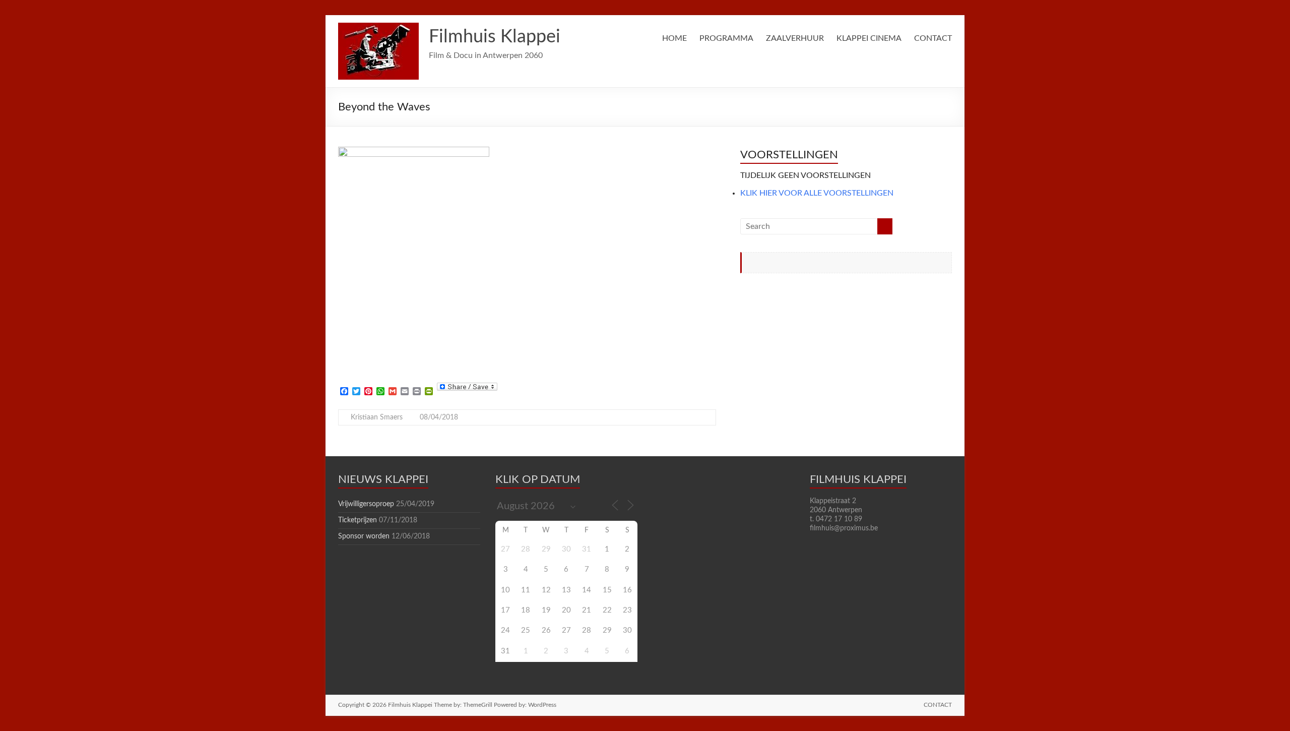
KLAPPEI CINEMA (868, 38)
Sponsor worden (364, 536)
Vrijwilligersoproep (366, 504)
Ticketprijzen (357, 520)
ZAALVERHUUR (795, 38)
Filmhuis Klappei (494, 37)
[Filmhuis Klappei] (378, 28)
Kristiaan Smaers (377, 417)
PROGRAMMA (726, 38)
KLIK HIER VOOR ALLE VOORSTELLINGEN (816, 193)
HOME (674, 38)
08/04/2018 (439, 417)
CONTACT (933, 38)
